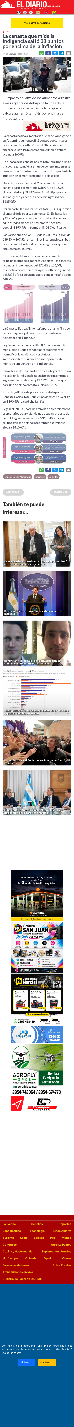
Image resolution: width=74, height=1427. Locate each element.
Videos (66, 1258)
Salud (24, 1237)
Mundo (66, 1237)
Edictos (39, 1237)
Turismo (8, 1237)
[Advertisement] (37, 843)
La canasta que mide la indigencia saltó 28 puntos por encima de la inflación (33, 41)
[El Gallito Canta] (19, 12)
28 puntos (53, 476)
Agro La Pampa (61, 1244)
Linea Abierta (62, 1231)
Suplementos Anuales (56, 1251)
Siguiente (61, 492)
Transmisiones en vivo (18, 1272)
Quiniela (30, 1258)
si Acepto (26, 1362)
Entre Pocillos (62, 1265)
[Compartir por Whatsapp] (41, 53)
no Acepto (46, 1362)
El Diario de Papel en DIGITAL (22, 1279)
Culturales (10, 1244)
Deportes (65, 1224)
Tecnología (37, 1231)
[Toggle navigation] (71, 11)
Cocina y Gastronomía (17, 1251)
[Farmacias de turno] (31, 12)
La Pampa (9, 1224)
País (53, 1237)
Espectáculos (12, 1231)
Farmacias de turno (16, 1265)
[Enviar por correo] (68, 53)
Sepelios (37, 1224)
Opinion (49, 1258)
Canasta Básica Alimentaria (17, 476)
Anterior (13, 492)
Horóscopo (10, 1258)
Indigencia (40, 476)
